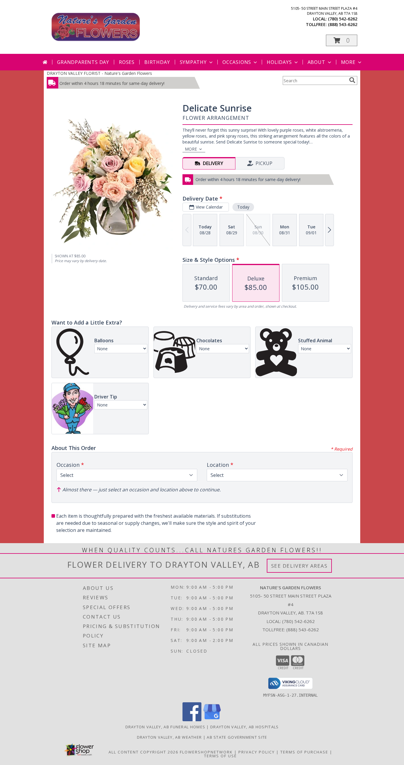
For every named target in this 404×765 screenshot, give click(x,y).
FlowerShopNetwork (206, 752)
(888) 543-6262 (342, 24)
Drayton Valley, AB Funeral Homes (165, 727)
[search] (352, 80)
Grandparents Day (83, 62)
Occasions (236, 62)
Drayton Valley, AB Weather (169, 737)
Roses (127, 62)
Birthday (157, 62)
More (348, 62)
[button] (341, 40)
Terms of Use (220, 755)
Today (243, 207)
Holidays (279, 62)
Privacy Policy (256, 752)
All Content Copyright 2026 (143, 752)
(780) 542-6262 (342, 19)
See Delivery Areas (299, 565)
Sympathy (193, 62)
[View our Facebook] (191, 719)
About (316, 62)
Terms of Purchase (304, 752)
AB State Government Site (237, 737)
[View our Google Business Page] (212, 719)
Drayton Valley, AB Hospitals (244, 727)
